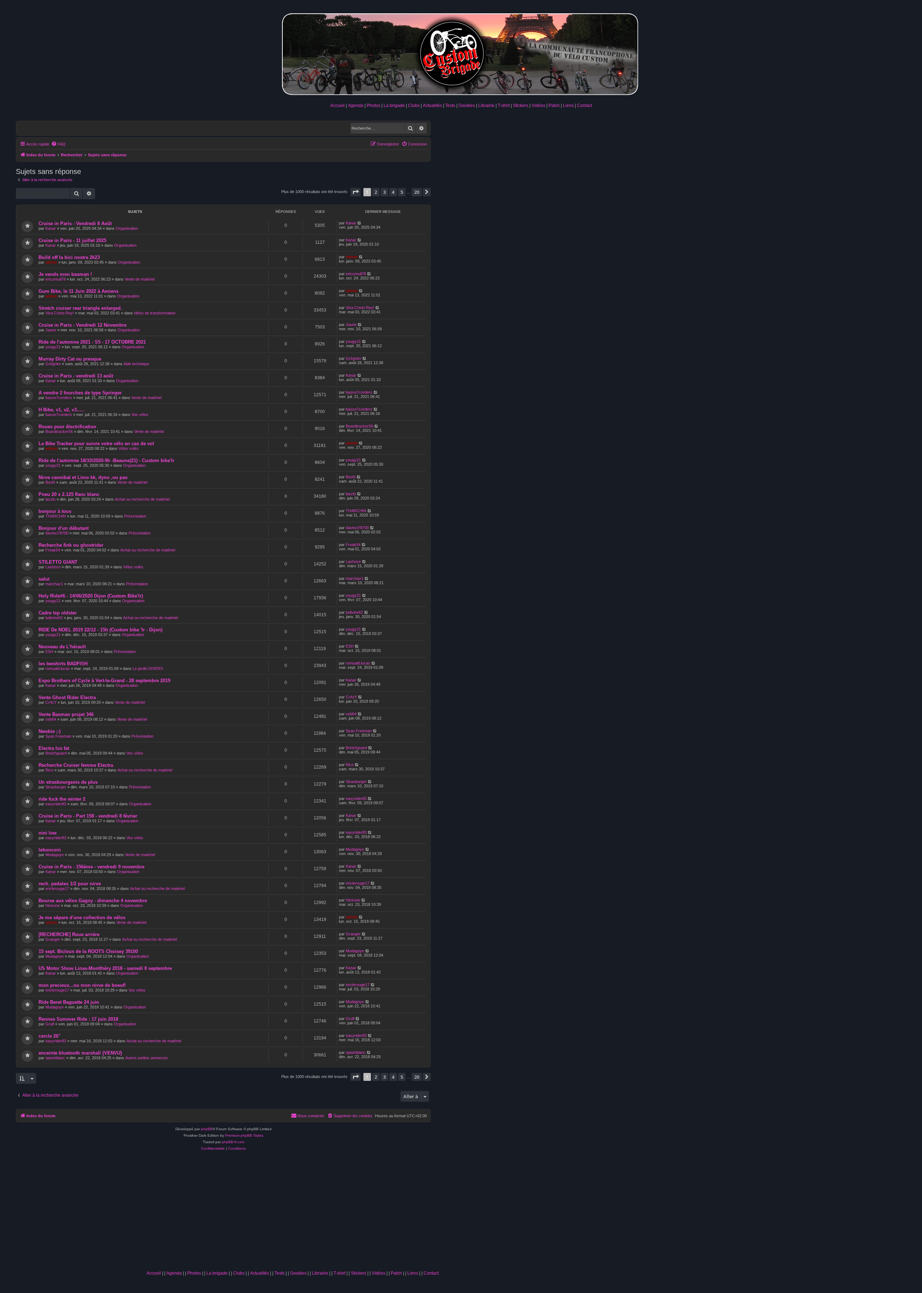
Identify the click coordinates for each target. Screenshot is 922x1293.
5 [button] (401, 192)
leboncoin (50, 850)
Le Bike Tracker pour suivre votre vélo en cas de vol (96, 443)
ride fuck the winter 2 (62, 799)
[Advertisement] (292, 1213)
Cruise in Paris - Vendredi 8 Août (75, 223)
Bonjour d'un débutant (64, 528)
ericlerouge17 (57, 888)
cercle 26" (50, 1036)
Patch (554, 105)
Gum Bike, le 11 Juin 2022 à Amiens (78, 291)
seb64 (50, 719)
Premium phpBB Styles (244, 1135)
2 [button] (376, 192)
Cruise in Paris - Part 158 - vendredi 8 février (88, 816)
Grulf (49, 1024)
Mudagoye (54, 855)
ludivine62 (54, 618)
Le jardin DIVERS (148, 668)
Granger (52, 939)
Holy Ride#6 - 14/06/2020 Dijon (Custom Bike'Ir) (91, 596)
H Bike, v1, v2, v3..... (61, 409)
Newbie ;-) (50, 731)
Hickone (52, 905)
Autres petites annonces (146, 1058)
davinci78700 (56, 533)
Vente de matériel (140, 279)
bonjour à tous (55, 511)
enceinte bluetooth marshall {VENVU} (80, 1053)
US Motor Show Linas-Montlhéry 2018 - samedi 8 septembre (105, 968)
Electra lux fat (54, 748)
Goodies (466, 105)
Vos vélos (139, 414)
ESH (49, 651)
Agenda (355, 105)
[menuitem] (58, 144)
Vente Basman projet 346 (66, 714)
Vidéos (538, 105)
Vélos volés (128, 448)
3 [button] (384, 192)
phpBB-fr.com (233, 1142)
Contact (584, 105)
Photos (373, 105)
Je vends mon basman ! (65, 274)
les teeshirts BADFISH (63, 663)
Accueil (337, 105)
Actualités (432, 105)
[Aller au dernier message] (359, 223)
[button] (355, 192)
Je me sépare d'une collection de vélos (82, 917)
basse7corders (58, 397)
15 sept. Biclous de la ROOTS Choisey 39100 (88, 951)
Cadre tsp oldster (58, 613)
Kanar (50, 228)
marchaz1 (54, 584)
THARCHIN (55, 516)
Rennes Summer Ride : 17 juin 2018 (78, 1019)
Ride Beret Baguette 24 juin (69, 1002)
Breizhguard (56, 753)
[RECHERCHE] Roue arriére (69, 934)
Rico (49, 770)
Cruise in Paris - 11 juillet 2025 (72, 240)
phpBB (206, 1129)
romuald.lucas (57, 668)
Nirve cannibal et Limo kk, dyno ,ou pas (83, 477)
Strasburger (55, 787)
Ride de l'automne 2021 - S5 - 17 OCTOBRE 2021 (92, 342)
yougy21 (53, 347)
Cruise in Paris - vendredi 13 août (76, 376)
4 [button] (393, 192)
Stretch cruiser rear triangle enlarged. (80, 308)
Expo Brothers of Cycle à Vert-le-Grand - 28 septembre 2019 (104, 680)
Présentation (135, 516)
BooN (50, 482)
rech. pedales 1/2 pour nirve (70, 883)
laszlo (50, 499)
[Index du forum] (461, 53)
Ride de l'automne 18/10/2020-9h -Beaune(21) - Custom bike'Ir (106, 460)
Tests (450, 105)
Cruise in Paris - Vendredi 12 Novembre (82, 325)
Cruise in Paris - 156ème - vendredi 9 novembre (91, 866)
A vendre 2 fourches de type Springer (80, 392)
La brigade (394, 105)
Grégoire (53, 364)
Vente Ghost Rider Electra (67, 697)
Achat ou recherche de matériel (142, 499)
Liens (568, 105)
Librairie (486, 105)
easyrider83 (55, 804)
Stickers (520, 105)
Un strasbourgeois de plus (68, 782)
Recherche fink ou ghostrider (71, 545)
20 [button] (416, 192)
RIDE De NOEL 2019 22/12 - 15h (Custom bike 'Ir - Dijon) (100, 629)
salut (44, 579)
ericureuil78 (55, 279)
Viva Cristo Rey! (59, 313)
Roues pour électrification (67, 426)
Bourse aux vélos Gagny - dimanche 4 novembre (93, 900)
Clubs (414, 105)
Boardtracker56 (59, 431)
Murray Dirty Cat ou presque (70, 359)
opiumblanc (55, 1058)
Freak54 (52, 550)
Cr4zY (51, 702)
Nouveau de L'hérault (62, 646)
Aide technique (136, 364)
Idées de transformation (154, 313)
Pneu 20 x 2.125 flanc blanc (69, 494)
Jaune (50, 330)
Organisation (127, 228)
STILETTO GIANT (58, 562)
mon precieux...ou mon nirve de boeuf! (82, 985)
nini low (48, 833)
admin (51, 262)
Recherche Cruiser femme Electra (76, 765)
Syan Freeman (58, 736)
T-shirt (504, 105)
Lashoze (53, 567)
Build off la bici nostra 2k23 (69, 257)
